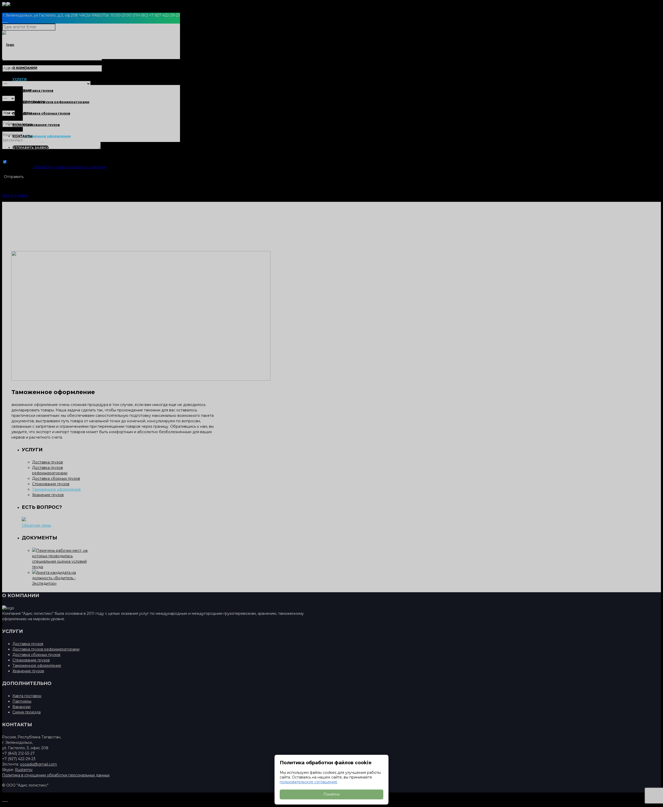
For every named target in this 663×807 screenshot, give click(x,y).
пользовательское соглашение (308, 782)
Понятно (331, 794)
